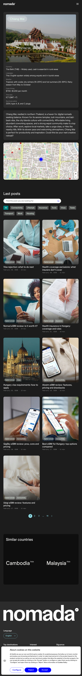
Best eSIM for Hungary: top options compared (59, 445)
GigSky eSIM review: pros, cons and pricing (21, 445)
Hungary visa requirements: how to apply (20, 386)
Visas (18, 262)
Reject (31, 670)
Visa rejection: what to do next (18, 267)
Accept (45, 670)
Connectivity (21, 321)
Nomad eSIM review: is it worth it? (20, 326)
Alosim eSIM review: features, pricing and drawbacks (57, 386)
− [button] (76, 176)
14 (47, 516)
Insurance (59, 262)
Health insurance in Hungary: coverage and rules (56, 327)
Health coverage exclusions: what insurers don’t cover (59, 268)
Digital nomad (9, 262)
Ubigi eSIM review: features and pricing (19, 504)
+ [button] (76, 173)
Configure (16, 670)
